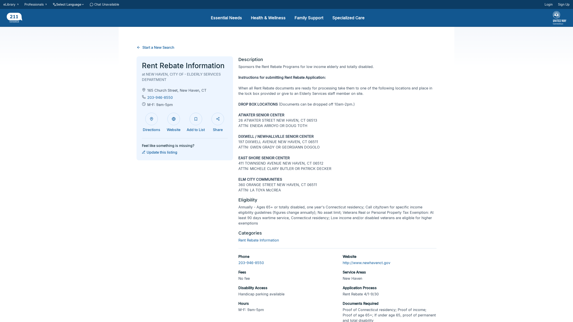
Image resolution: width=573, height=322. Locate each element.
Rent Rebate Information (258, 240)
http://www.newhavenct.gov (366, 263)
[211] (14, 18)
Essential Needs (226, 17)
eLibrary (9, 4)
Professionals (34, 4)
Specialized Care (348, 17)
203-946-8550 (160, 97)
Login (549, 4)
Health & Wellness (268, 17)
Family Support (309, 17)
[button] (218, 119)
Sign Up (564, 4)
